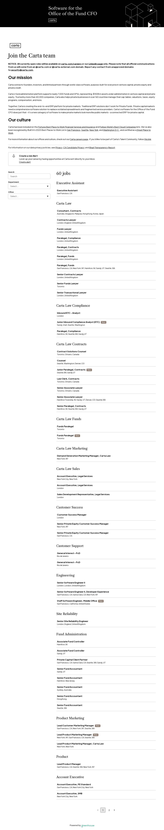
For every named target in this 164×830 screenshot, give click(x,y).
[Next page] (114, 810)
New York (93, 130)
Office (11, 192)
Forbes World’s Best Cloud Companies (118, 127)
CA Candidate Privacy (73, 147)
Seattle (85, 130)
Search (11, 172)
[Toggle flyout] (47, 186)
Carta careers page (79, 139)
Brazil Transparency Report (102, 147)
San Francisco (73, 130)
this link (147, 139)
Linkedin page (96, 63)
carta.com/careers (71, 63)
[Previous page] (97, 810)
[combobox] (10, 186)
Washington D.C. (111, 130)
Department (13, 182)
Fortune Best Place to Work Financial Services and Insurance (66, 127)
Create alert (25, 162)
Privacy (58, 147)
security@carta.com (22, 70)
